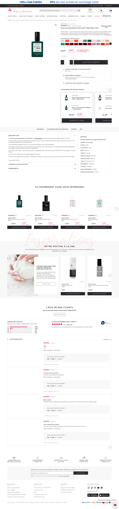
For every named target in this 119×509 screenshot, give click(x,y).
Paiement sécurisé (39, 497)
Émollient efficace (93, 219)
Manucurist (64, 24)
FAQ (35, 492)
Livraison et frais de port (40, 494)
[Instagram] (88, 488)
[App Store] (104, 496)
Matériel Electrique (52, 16)
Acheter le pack (77, 120)
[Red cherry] (72, 44)
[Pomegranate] (76, 44)
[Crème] (81, 41)
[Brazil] (63, 44)
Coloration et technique (26, 16)
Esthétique (63, 16)
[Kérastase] (107, 16)
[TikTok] (92, 488)
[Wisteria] (98, 41)
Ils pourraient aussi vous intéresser (57, 129)
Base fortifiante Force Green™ (69, 219)
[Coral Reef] (103, 44)
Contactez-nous (38, 490)
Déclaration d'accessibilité (55, 502)
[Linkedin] (101, 488)
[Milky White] (63, 41)
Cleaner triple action (67, 285)
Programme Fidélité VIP (68, 490)
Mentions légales (10, 502)
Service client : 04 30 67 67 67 (42, 487)
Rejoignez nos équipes (13, 492)
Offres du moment (66, 492)
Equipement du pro (73, 16)
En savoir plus (107, 34)
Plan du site (64, 502)
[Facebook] (95, 488)
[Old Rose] (94, 44)
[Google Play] (92, 496)
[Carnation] (98, 44)
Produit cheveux (12, 16)
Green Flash (89, 142)
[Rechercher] (79, 10)
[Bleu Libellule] (19, 10)
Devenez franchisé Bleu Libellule (16, 494)
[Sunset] (76, 41)
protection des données (64, 476)
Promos (90, 16)
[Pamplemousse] (107, 41)
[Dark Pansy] (81, 44)
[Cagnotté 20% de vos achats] (59, 2)
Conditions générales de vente (21, 502)
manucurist (56, 364)
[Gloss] (72, 41)
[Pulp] (67, 41)
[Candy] (94, 41)
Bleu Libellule (16, 20)
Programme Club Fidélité (68, 487)
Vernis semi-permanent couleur (46, 20)
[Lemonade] (103, 41)
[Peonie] (89, 44)
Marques (83, 16)
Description (40, 129)
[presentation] (110, 89)
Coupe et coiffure (40, 16)
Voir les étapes (46, 283)
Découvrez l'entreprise (13, 487)
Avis (81, 129)
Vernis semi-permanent (34, 20)
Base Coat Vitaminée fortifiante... (16, 219)
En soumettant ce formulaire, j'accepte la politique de (51, 476)
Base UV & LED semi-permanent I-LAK (98, 285)
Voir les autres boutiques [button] (70, 78)
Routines (74, 129)
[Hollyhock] (85, 44)
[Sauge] (85, 41)
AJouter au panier (90, 62)
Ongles (26, 20)
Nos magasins (11, 490)
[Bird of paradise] (107, 44)
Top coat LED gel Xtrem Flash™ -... (44, 219)
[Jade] (89, 41)
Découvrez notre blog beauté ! (16, 497)
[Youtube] (98, 488)
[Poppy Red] (67, 44)
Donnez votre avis (76, 25)
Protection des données (34, 502)
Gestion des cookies (44, 502)
